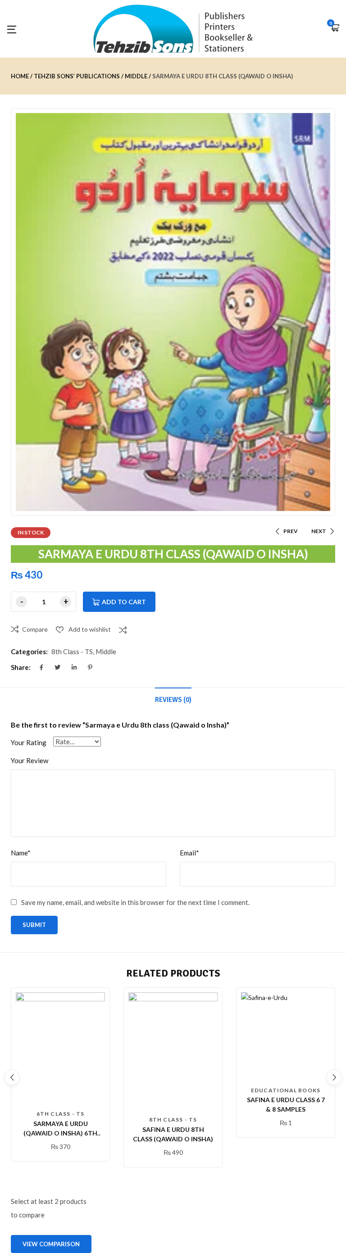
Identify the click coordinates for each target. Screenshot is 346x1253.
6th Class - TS (60, 1113)
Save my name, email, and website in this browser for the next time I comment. (135, 902)
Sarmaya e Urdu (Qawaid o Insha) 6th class (60, 1133)
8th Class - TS (72, 651)
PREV (290, 531)
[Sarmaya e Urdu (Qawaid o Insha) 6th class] (60, 1048)
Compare (35, 629)
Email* (189, 853)
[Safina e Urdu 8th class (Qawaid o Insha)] (173, 1051)
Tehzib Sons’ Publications (77, 76)
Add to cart (124, 602)
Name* (21, 853)
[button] (334, 29)
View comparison (51, 1244)
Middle (136, 76)
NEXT (318, 531)
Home (20, 76)
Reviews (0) (173, 700)
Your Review (29, 760)
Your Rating (28, 742)
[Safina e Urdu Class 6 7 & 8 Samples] (285, 1036)
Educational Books (285, 1090)
